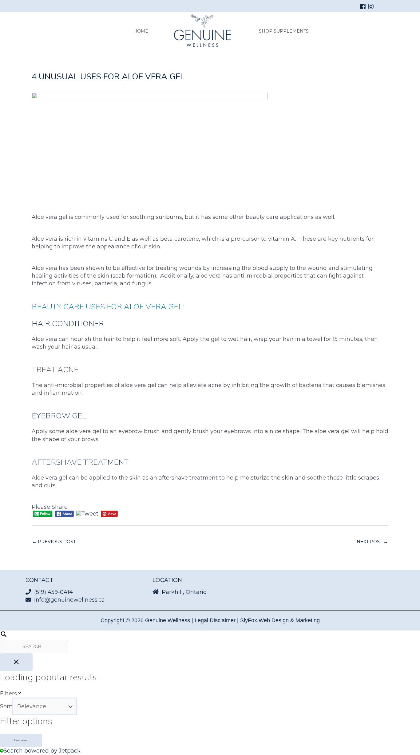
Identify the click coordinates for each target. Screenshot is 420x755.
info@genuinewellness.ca (69, 599)
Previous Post (54, 541)
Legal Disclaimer (215, 620)
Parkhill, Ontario (184, 592)
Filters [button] (18, 694)
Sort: (6, 706)
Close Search (21, 740)
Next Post (372, 541)
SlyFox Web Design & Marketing (280, 620)
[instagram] (372, 6)
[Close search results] (16, 662)
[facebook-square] (364, 6)
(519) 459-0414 (53, 592)
